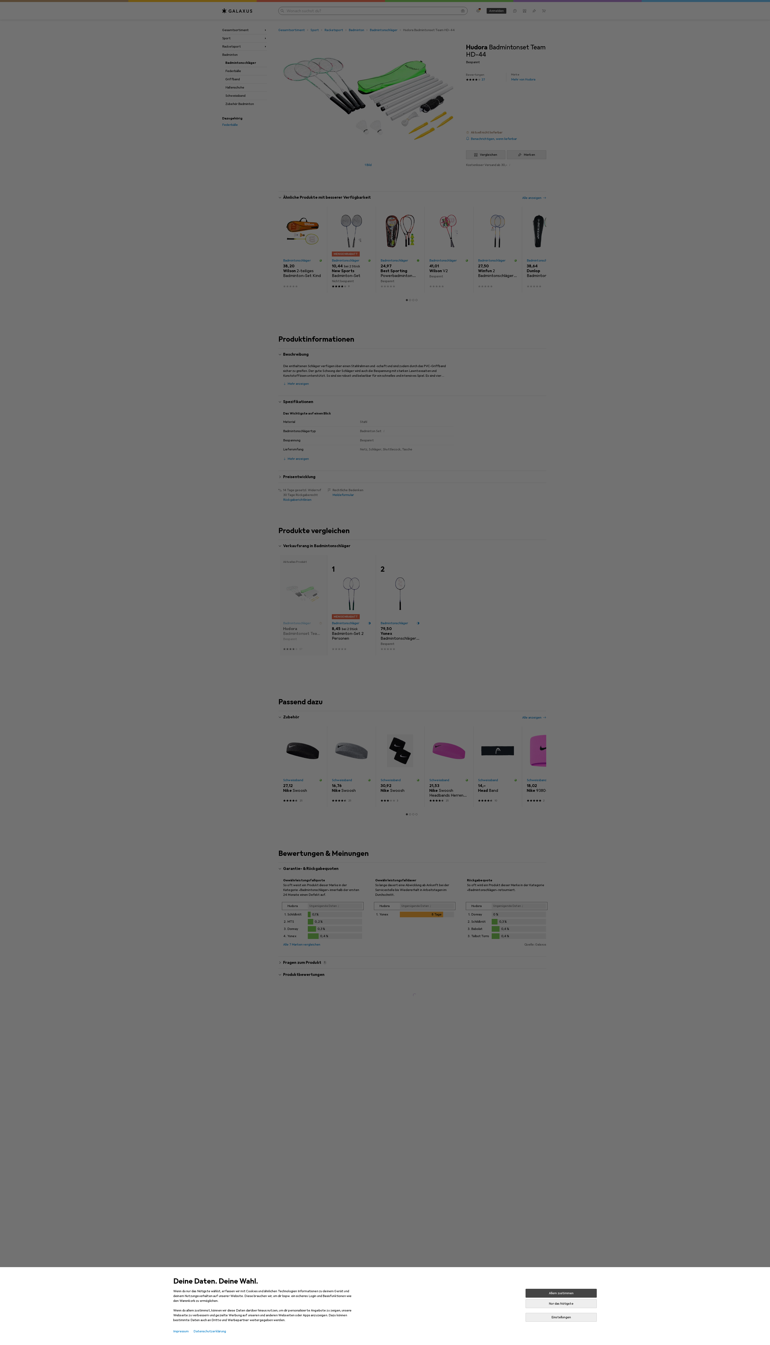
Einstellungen (561, 1317)
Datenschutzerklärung (210, 1331)
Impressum (181, 1331)
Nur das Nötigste (561, 1304)
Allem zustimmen (561, 1293)
